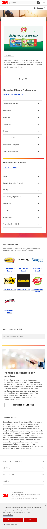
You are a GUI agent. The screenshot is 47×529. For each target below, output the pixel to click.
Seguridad (6, 117)
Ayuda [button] (6, 481)
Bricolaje (6, 190)
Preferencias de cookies (18, 496)
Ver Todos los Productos (12, 95)
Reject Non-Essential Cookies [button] (12, 520)
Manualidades (7, 217)
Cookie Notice (8, 515)
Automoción (7, 110)
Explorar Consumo (10, 167)
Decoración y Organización (12, 197)
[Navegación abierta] (44, 3)
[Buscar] (38, 2)
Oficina (5, 210)
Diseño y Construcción (10, 151)
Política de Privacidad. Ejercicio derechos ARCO (25, 494)
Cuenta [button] (40, 8)
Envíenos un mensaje (23, 405)
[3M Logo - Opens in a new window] (5, 2)
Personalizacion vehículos (11, 224)
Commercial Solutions (10, 138)
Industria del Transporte (11, 145)
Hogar (5, 176)
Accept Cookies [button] (30, 520)
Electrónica (6, 124)
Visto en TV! (9, 56)
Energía (5, 131)
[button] (10, 524)
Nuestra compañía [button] (12, 461)
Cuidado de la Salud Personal (13, 183)
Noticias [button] (7, 468)
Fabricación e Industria (10, 104)
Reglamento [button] (9, 474)
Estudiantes (7, 204)
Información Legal (16, 492)
